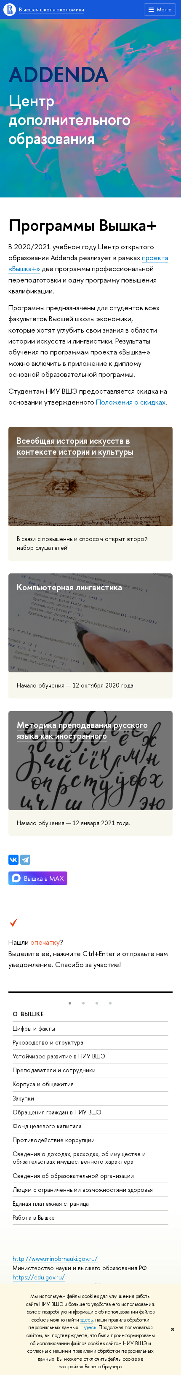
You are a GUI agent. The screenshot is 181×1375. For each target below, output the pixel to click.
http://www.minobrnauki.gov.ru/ (55, 1259)
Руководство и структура (48, 1042)
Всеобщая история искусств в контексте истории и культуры (75, 446)
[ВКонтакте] (13, 860)
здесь (86, 1319)
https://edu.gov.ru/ (39, 1277)
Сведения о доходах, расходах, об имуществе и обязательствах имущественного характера (79, 1157)
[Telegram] (25, 860)
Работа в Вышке (34, 1217)
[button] (70, 1003)
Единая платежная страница (51, 1203)
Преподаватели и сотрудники (54, 1070)
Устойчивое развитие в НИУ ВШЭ (59, 1056)
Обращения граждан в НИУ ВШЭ (57, 1112)
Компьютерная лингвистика (69, 587)
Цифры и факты (34, 1028)
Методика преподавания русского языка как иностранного (82, 730)
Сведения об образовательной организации (73, 1176)
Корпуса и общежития (43, 1084)
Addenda (58, 74)
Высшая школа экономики (51, 9)
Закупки (23, 1098)
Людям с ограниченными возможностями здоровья (83, 1190)
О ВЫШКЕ (29, 1014)
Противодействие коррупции (54, 1140)
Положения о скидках (130, 402)
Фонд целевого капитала (47, 1126)
